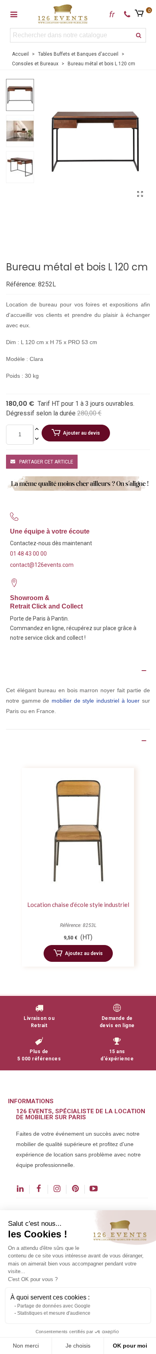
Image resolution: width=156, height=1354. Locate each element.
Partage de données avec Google (53, 1306)
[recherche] (139, 35)
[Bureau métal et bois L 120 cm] (140, 194)
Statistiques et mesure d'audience (53, 1313)
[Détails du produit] (78, 740)
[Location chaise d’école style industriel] (78, 832)
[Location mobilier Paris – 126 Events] (63, 14)
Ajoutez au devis (84, 953)
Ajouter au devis (81, 433)
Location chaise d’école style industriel (78, 904)
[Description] (78, 670)
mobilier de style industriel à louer (96, 700)
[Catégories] (13, 14)
